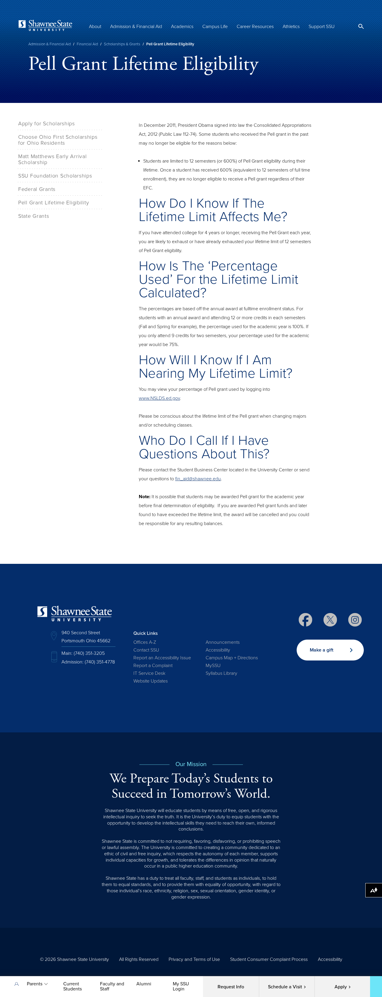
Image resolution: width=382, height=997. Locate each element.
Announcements (223, 642)
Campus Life (215, 27)
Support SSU (322, 27)
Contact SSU (146, 650)
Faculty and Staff (112, 986)
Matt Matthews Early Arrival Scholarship (52, 159)
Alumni (143, 984)
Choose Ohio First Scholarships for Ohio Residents (58, 140)
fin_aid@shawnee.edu (198, 479)
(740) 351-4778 (100, 662)
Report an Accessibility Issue (162, 658)
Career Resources (255, 27)
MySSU (213, 666)
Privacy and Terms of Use (194, 959)
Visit (285, 986)
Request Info (231, 986)
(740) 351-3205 (89, 653)
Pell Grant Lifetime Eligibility (53, 202)
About (95, 27)
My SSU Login (181, 986)
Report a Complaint (152, 666)
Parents (34, 984)
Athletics (291, 27)
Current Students (72, 986)
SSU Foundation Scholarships (55, 175)
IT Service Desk (149, 673)
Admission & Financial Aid (136, 27)
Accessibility (218, 650)
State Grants (33, 216)
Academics (182, 27)
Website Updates (150, 681)
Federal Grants (37, 189)
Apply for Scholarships (46, 123)
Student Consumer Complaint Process (269, 959)
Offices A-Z (144, 642)
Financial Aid (87, 44)
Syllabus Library (221, 673)
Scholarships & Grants (122, 44)
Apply (341, 986)
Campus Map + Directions (232, 658)
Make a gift (321, 650)
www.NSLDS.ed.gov (159, 398)
